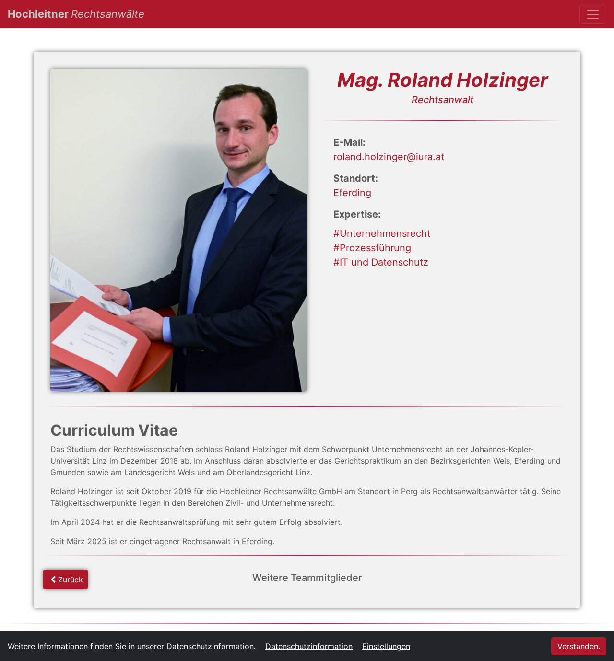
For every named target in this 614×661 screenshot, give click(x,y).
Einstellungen (386, 646)
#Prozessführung (372, 248)
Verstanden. (578, 646)
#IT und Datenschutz (380, 262)
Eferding (352, 192)
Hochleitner (76, 13)
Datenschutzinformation (309, 646)
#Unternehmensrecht (381, 233)
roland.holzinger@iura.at (388, 156)
